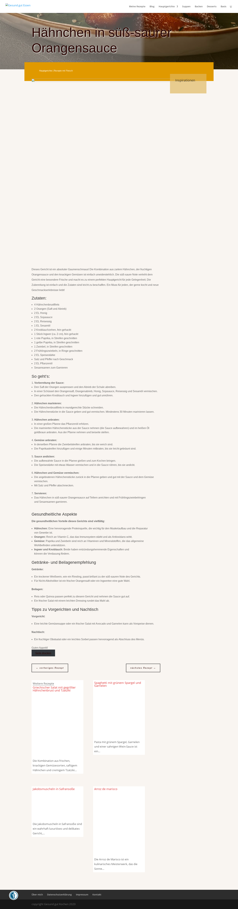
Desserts (211, 6)
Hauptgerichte (167, 6)
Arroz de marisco (105, 789)
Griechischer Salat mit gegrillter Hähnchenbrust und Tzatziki (54, 688)
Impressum (82, 894)
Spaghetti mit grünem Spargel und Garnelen (117, 684)
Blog (152, 6)
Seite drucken (43, 653)
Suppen (186, 6)
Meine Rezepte (137, 6)
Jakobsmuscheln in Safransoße (54, 789)
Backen (199, 6)
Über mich (37, 894)
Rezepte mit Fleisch (63, 71)
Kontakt (96, 894)
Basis (223, 6)
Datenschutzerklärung (59, 894)
